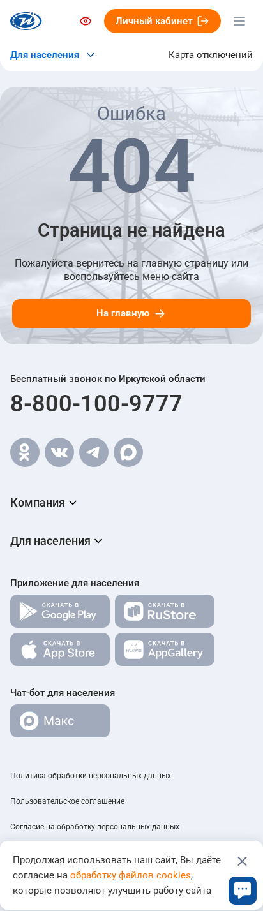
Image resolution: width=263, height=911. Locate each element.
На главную (122, 313)
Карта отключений (211, 55)
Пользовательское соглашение (67, 801)
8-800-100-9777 (96, 403)
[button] (131, 502)
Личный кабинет (154, 21)
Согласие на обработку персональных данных (94, 826)
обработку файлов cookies (130, 875)
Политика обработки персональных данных (90, 775)
